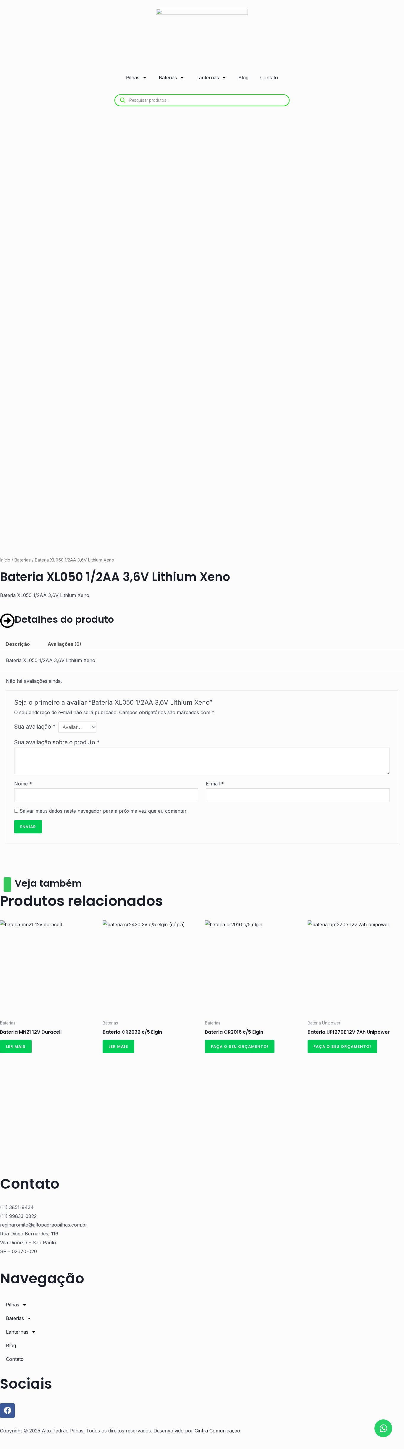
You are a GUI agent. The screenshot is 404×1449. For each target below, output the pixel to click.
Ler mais (16, 1046)
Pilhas (132, 77)
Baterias (168, 77)
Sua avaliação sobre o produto (57, 742)
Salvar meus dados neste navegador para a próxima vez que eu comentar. (104, 811)
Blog (243, 77)
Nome (23, 784)
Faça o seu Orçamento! (240, 1046)
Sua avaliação (35, 726)
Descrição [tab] (18, 644)
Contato (269, 77)
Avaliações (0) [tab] (64, 644)
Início (5, 560)
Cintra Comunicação (217, 1431)
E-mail (215, 784)
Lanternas (207, 77)
